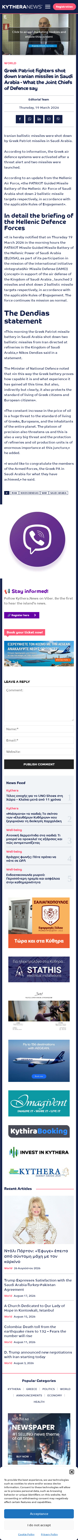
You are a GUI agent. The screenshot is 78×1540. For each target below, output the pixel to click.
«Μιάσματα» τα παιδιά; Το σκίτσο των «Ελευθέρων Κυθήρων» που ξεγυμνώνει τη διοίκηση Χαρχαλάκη (34, 817)
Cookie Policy (26, 1534)
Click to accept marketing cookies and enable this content (39, 34)
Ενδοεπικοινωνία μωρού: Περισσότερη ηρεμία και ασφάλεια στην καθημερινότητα (33, 878)
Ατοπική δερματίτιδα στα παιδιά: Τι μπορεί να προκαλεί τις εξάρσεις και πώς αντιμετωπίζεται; (34, 838)
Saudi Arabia (58, 493)
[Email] (49, 119)
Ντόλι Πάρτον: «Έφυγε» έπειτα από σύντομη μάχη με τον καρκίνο (36, 1256)
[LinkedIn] (39, 119)
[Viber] (58, 119)
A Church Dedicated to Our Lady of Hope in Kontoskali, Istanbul (34, 1308)
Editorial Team (38, 99)
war (44, 493)
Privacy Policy (49, 1534)
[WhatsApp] (29, 119)
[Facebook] (20, 119)
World (10, 63)
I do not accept (39, 1525)
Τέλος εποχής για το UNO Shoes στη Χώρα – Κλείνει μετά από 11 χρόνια (34, 797)
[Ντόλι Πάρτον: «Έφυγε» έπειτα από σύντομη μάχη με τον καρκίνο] (39, 1220)
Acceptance (39, 1514)
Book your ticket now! (25, 632)
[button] (72, 1472)
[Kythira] (22, 7)
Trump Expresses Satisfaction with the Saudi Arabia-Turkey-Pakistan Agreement (38, 1284)
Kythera (12, 790)
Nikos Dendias (30, 493)
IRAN (14, 493)
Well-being (14, 829)
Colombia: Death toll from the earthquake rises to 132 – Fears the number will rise (35, 1331)
